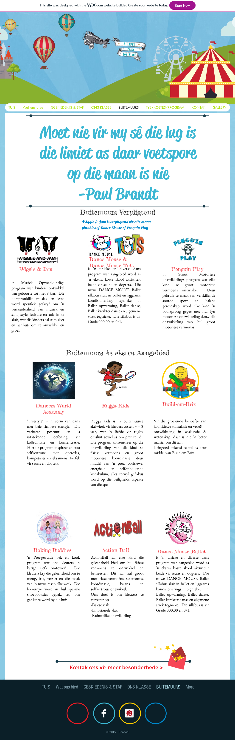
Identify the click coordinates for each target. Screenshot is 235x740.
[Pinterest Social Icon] (129, 713)
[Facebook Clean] (104, 713)
